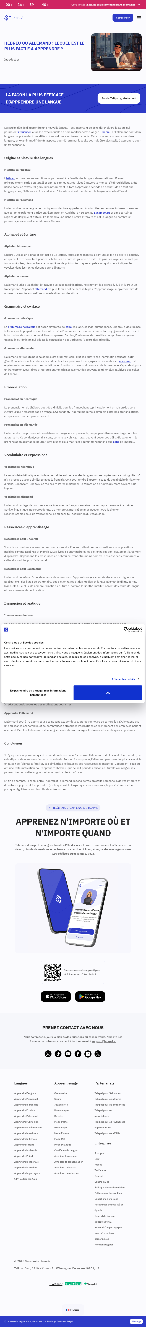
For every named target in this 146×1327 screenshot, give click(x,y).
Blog (97, 1159)
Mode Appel (60, 1127)
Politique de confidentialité (110, 1187)
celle (69, 327)
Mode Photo (60, 1121)
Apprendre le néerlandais (28, 1127)
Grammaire (60, 1093)
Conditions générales (106, 1198)
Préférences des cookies (108, 1193)
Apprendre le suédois (26, 1133)
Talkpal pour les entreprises (110, 1104)
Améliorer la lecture (65, 1167)
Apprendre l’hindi (23, 1156)
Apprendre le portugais (27, 1173)
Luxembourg (102, 212)
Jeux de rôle (61, 1104)
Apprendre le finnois (25, 1139)
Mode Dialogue (62, 1144)
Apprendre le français (26, 1104)
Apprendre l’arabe (24, 1144)
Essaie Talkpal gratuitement (118, 98)
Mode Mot (59, 1139)
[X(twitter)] (97, 1054)
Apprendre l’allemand (26, 1116)
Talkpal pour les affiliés (107, 1133)
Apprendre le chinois (25, 1150)
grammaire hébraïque (21, 327)
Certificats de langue (65, 1150)
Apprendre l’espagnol (26, 1099)
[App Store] (56, 996)
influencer (24, 132)
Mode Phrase (61, 1133)
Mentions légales (104, 1244)
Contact (99, 1176)
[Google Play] (90, 996)
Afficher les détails (123, 679)
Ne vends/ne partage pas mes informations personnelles (108, 1233)
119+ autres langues (25, 1178)
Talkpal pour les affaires (108, 1099)
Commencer (123, 17)
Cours (57, 1099)
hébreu (106, 132)
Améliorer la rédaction (66, 1173)
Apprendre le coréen (25, 1167)
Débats (58, 1116)
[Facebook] (78, 1054)
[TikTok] (58, 1054)
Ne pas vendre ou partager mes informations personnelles (38, 692)
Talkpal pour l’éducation (108, 1093)
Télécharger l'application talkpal (75, 807)
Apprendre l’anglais (25, 1093)
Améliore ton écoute (65, 1156)
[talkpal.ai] (14, 18)
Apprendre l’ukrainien (26, 1121)
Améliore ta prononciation (68, 1161)
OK (108, 692)
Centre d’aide (102, 1181)
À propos (99, 1153)
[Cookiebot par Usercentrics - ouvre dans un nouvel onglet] (126, 629)
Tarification (101, 1170)
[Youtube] (68, 1054)
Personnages (61, 1110)
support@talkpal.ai (104, 1041)
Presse (98, 1164)
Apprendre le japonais (26, 1161)
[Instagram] (48, 1054)
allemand (41, 289)
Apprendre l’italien (24, 1110)
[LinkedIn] (88, 1054)
